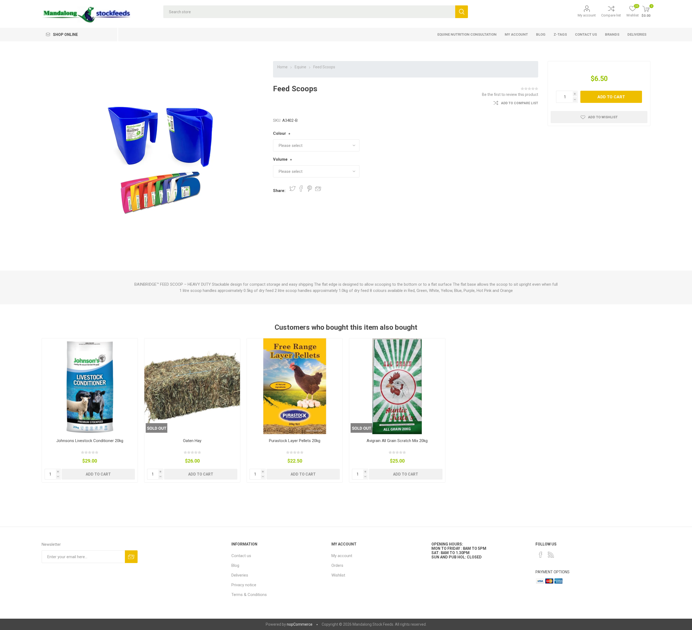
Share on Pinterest (309, 188)
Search (461, 11)
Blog (235, 565)
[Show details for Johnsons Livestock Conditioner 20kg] (90, 386)
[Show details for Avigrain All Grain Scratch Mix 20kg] (397, 386)
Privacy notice (243, 584)
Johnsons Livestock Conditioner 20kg (89, 440)
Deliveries (239, 575)
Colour (279, 133)
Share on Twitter (292, 188)
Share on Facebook (301, 188)
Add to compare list (519, 103)
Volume (280, 159)
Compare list (611, 15)
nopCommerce (299, 624)
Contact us (241, 555)
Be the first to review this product (510, 94)
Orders (337, 565)
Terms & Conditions (249, 594)
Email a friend (318, 188)
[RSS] (551, 554)
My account (587, 15)
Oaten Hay (192, 440)
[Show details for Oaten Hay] (192, 386)
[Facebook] (540, 554)
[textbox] (309, 11)
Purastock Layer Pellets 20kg (294, 440)
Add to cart (611, 97)
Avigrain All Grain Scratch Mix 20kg (397, 440)
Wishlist (338, 575)
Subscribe (131, 556)
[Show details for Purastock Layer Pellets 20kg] (295, 386)
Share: (279, 190)
